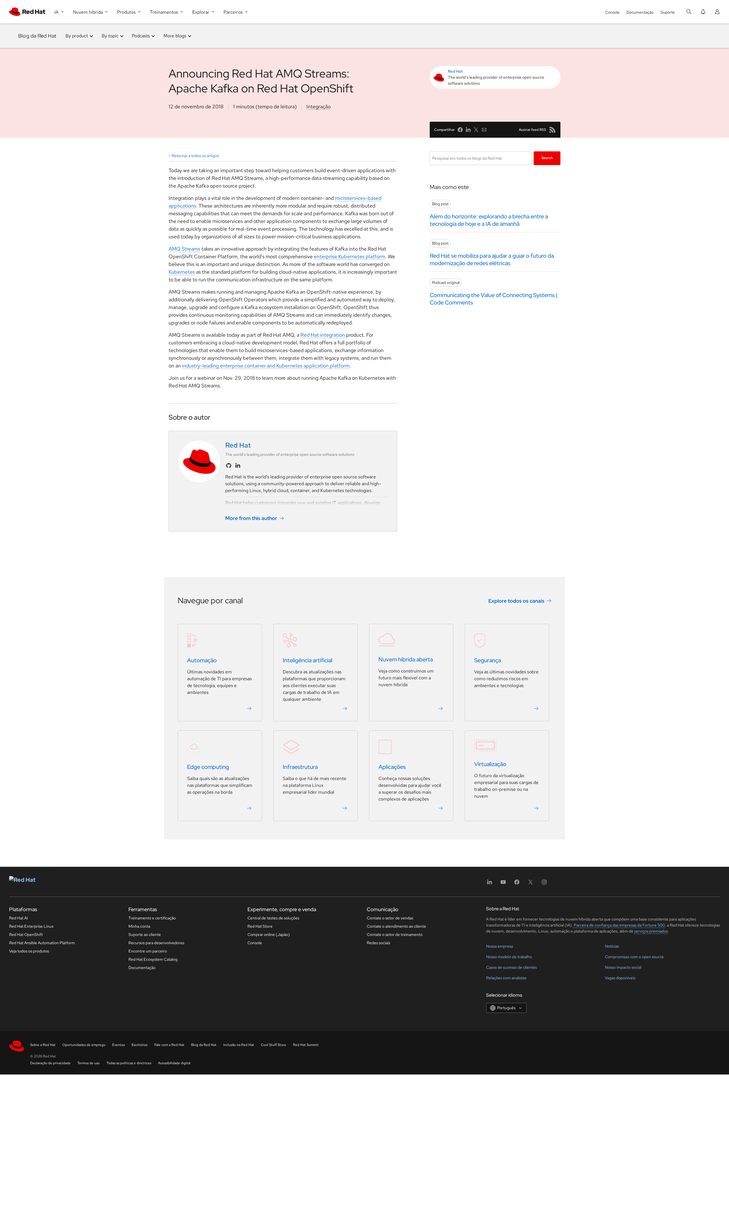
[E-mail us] (484, 129)
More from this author (251, 518)
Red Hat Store (260, 926)
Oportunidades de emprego (83, 1045)
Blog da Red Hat (37, 35)
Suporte (667, 12)
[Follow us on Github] (228, 465)
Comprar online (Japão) (268, 934)
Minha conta (139, 926)
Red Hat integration (322, 335)
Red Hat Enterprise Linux (31, 926)
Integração (318, 106)
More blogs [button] (174, 36)
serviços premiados (651, 931)
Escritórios (140, 1045)
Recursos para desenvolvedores (156, 942)
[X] (530, 884)
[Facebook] (516, 884)
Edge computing (208, 767)
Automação (202, 660)
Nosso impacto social (623, 967)
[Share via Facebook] (460, 129)
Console (612, 12)
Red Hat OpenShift (26, 934)
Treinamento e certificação (152, 918)
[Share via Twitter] (476, 129)
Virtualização (490, 764)
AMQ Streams (184, 248)
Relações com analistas (506, 977)
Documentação (640, 12)
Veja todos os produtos (29, 951)
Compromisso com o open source (634, 956)
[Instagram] (544, 884)
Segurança (487, 660)
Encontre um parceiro (147, 951)
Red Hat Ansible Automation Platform (42, 942)
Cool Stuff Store (273, 1045)
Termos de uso (88, 1063)
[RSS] (552, 129)
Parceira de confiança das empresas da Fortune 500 (619, 925)
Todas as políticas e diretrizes (129, 1063)
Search (547, 158)
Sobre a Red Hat (43, 1045)
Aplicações (392, 767)
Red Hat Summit (306, 1045)
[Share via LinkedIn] (468, 129)
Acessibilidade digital (174, 1063)
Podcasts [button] (141, 36)
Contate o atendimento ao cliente (396, 926)
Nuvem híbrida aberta (405, 659)
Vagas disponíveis (620, 977)
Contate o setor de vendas (390, 918)
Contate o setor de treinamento (395, 934)
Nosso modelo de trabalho (509, 956)
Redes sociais (378, 942)
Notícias (612, 946)
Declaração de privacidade (50, 1063)
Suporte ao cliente (144, 934)
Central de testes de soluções (273, 918)
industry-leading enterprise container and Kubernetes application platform (265, 365)
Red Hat (455, 71)
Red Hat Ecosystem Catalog (152, 959)
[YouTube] (503, 884)
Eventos (118, 1045)
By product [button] (76, 36)
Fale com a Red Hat (169, 1045)
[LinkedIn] (489, 884)
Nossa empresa (499, 946)
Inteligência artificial (307, 660)
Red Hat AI (18, 918)
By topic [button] (110, 36)
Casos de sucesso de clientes (511, 967)
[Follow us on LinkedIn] (237, 465)
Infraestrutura (300, 767)
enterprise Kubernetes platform (349, 256)
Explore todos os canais (516, 601)
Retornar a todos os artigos (195, 155)
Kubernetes (182, 272)
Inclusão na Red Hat (238, 1045)
